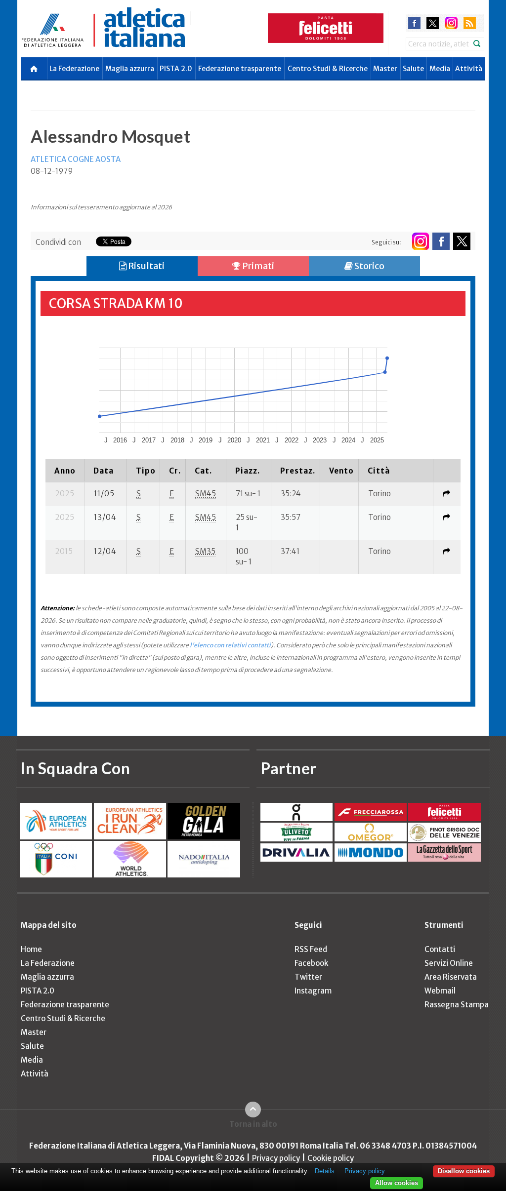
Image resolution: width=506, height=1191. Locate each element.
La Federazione (74, 68)
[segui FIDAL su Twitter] (461, 241)
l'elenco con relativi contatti (230, 645)
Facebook (311, 963)
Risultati (145, 266)
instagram (451, 23)
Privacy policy (276, 1158)
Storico (368, 266)
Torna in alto (253, 1124)
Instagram (313, 990)
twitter (432, 23)
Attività (468, 68)
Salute (413, 68)
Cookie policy (330, 1158)
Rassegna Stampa (456, 1004)
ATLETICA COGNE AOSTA (76, 159)
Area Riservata (450, 977)
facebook (414, 23)
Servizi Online (448, 963)
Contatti (439, 949)
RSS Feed (311, 949)
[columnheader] (64, 470)
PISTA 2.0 (176, 68)
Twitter (308, 977)
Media (439, 68)
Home (31, 949)
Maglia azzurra (129, 68)
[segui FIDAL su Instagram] (420, 241)
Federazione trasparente (239, 68)
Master (385, 68)
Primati (257, 266)
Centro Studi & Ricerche (328, 68)
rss (470, 23)
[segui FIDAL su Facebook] (441, 241)
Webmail (440, 990)
